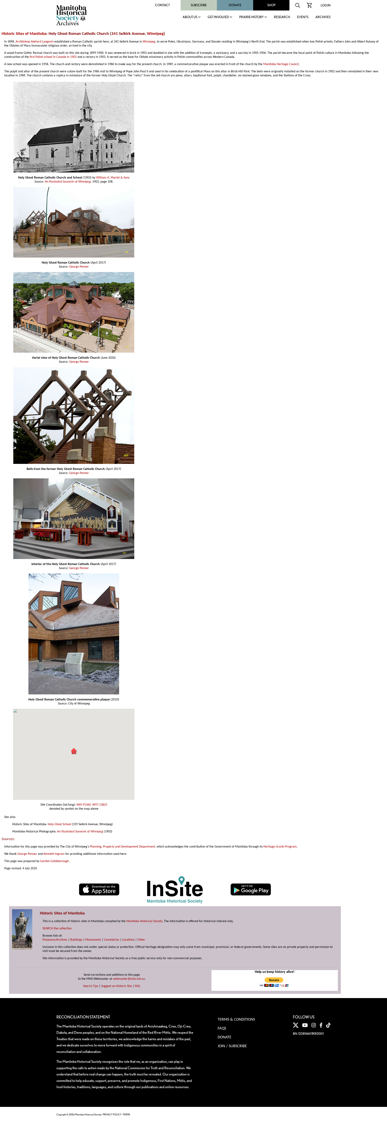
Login (326, 5)
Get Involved (218, 17)
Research (282, 17)
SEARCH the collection (57, 928)
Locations (128, 939)
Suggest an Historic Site (116, 986)
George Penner (79, 266)
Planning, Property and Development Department (122, 846)
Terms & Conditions (236, 1020)
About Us (190, 17)
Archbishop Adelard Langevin (35, 41)
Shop (271, 5)
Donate (235, 5)
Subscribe (199, 5)
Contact (162, 5)
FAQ (137, 986)
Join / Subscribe (232, 1046)
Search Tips (90, 986)
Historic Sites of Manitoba (24, 34)
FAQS (222, 1028)
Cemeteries (111, 939)
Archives (323, 17)
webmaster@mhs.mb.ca (129, 979)
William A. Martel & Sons (112, 177)
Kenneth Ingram (54, 854)
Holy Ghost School (59, 824)
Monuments (93, 939)
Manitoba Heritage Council (281, 64)
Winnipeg (155, 34)
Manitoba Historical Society (144, 921)
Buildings (76, 939)
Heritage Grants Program (280, 846)
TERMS (126, 1114)
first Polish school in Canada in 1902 (53, 57)
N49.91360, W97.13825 (92, 804)
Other (141, 939)
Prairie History (251, 17)
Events (302, 17)
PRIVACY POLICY (112, 1114)
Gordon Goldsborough (54, 861)
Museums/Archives (55, 939)
